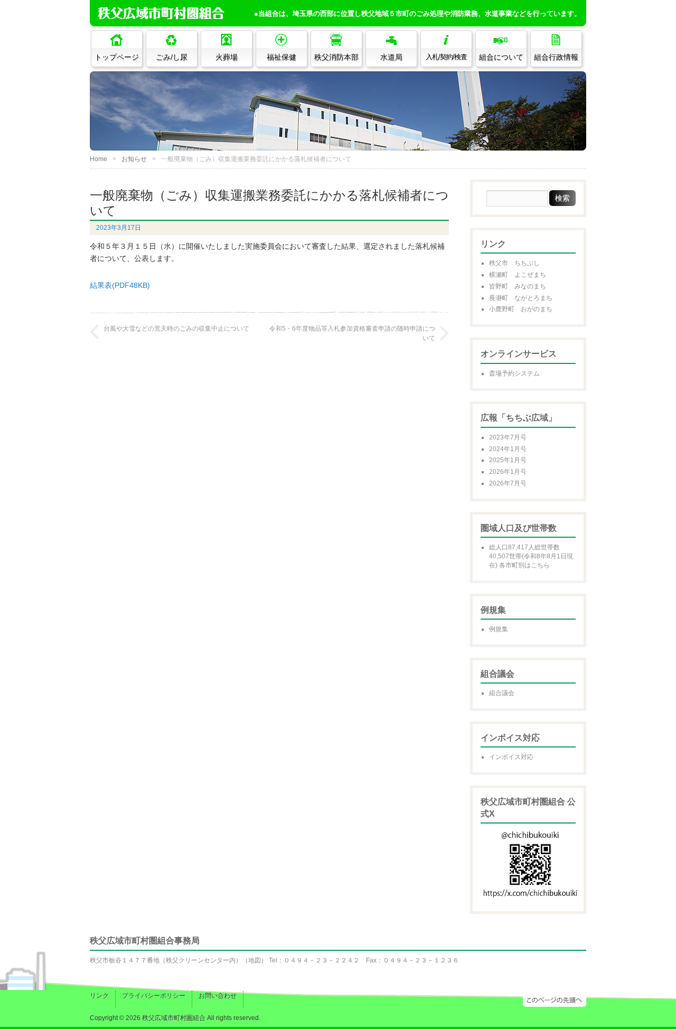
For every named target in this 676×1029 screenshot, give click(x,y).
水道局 (391, 57)
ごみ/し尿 (171, 57)
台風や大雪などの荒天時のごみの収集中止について (176, 328)
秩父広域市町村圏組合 (173, 1018)
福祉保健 (281, 57)
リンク (99, 995)
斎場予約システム (514, 373)
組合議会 (501, 693)
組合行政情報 (556, 57)
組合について (501, 57)
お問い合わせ (218, 995)
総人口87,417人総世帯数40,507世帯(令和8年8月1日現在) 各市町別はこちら (531, 556)
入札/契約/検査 (446, 57)
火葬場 (226, 57)
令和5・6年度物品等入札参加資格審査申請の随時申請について (352, 333)
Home (98, 159)
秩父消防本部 (336, 57)
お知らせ (134, 159)
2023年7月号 (508, 437)
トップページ (117, 57)
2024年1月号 (508, 449)
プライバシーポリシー (153, 995)
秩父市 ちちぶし (514, 263)
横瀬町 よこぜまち (517, 274)
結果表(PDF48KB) (120, 285)
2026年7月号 (508, 483)
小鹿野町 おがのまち (520, 309)
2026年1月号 (508, 471)
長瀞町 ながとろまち (520, 298)
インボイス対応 (511, 757)
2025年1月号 (508, 460)
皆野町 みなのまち (517, 286)
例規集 (498, 629)
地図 (254, 960)
